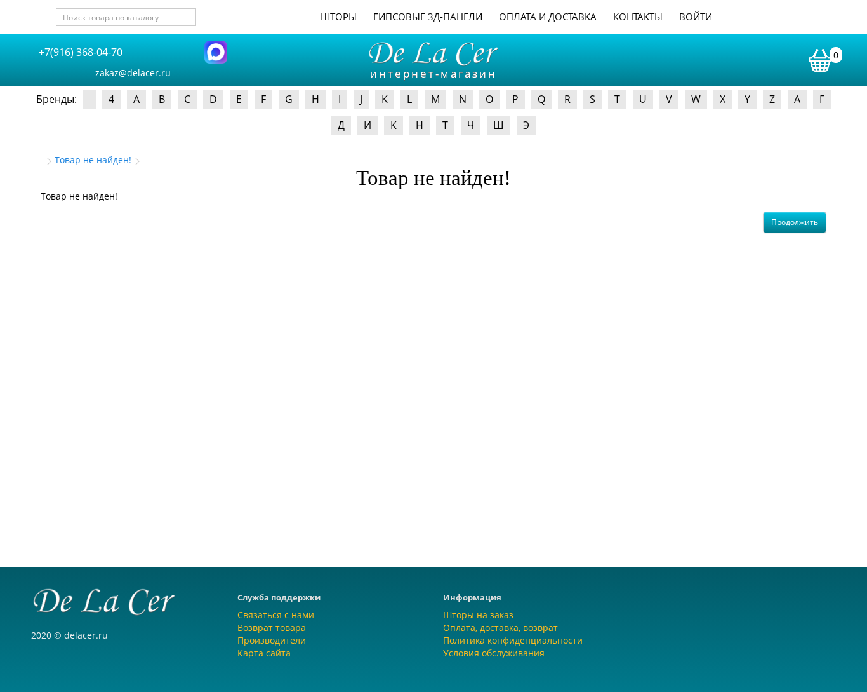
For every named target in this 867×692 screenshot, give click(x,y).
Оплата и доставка (548, 16)
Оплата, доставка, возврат (500, 627)
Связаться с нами (275, 615)
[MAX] (215, 51)
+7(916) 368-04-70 (80, 52)
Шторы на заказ (478, 615)
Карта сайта (264, 653)
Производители (271, 640)
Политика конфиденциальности (513, 640)
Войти (695, 16)
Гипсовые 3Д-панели (427, 16)
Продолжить (794, 222)
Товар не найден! (93, 160)
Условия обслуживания (494, 653)
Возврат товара (271, 627)
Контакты (638, 16)
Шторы (339, 16)
